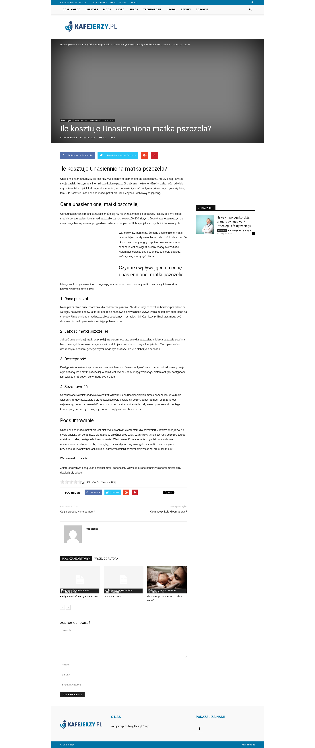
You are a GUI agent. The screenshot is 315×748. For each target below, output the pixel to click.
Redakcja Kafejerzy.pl (240, 230)
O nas (113, 2)
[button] (250, 9)
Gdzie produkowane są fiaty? (77, 511)
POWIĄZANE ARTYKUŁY (76, 558)
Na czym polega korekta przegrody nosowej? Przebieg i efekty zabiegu (234, 222)
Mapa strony (248, 744)
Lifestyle (91, 9)
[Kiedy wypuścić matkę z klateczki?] (80, 579)
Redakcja (72, 137)
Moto (120, 9)
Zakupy (186, 9)
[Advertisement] (188, 26)
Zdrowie (202, 9)
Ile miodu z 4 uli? (113, 596)
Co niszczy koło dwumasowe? (168, 511)
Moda (107, 9)
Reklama (123, 2)
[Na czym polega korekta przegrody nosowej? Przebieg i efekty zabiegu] (205, 224)
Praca (134, 9)
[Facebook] (252, 2)
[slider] (71, 482)
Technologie (152, 9)
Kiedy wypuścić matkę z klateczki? (79, 596)
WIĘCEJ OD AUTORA (106, 558)
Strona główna (100, 2)
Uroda (171, 9)
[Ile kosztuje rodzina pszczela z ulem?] (167, 579)
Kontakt (134, 2)
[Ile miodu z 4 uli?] (123, 579)
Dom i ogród (71, 9)
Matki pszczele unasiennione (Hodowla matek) (94, 120)
